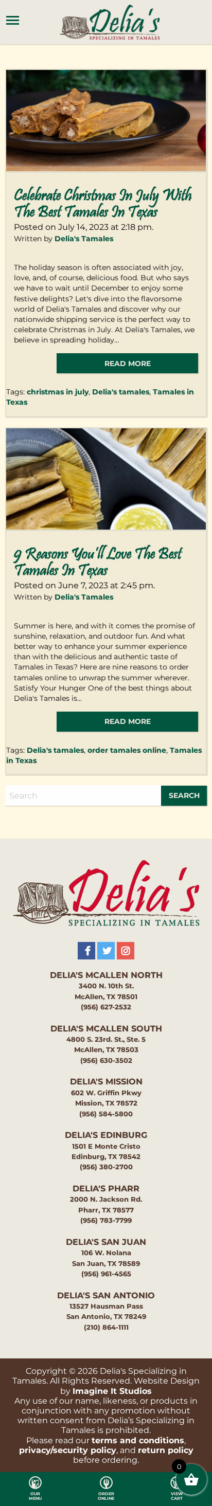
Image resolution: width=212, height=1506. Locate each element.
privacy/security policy (67, 1450)
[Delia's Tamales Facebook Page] (86, 950)
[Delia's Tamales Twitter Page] (106, 950)
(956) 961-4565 (106, 1274)
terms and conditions (138, 1440)
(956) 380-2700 (106, 1167)
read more (127, 363)
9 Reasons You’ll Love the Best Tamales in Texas (97, 563)
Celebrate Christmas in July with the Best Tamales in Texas (102, 205)
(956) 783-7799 (106, 1220)
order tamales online (126, 750)
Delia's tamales (120, 391)
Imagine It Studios (112, 1391)
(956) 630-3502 (106, 1060)
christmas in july (58, 391)
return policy (165, 1450)
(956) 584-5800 (106, 1114)
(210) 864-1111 (106, 1327)
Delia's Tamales (84, 238)
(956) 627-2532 (106, 1007)
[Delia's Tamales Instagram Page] (125, 950)
